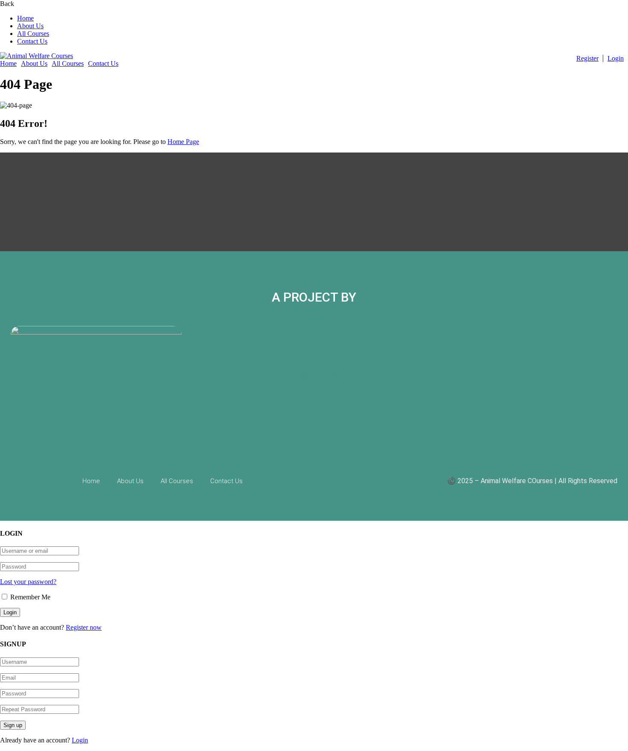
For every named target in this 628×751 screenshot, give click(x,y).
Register (587, 58)
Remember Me (29, 597)
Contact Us (32, 41)
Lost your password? (28, 581)
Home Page (183, 141)
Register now (84, 627)
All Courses (33, 33)
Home (25, 18)
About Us (30, 25)
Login (615, 58)
